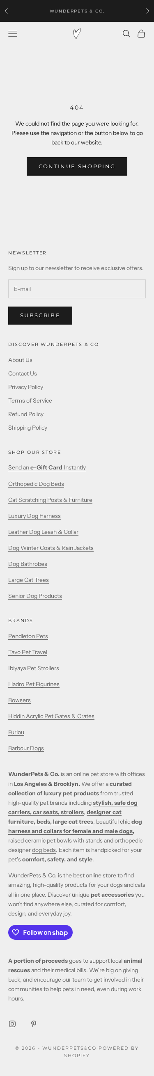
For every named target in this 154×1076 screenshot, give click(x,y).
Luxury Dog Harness (34, 516)
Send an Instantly (47, 467)
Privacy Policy (25, 387)
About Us (20, 360)
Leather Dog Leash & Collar (43, 532)
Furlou (16, 732)
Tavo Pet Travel (27, 652)
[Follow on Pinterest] (34, 1024)
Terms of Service (30, 400)
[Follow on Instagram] (12, 1024)
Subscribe (40, 315)
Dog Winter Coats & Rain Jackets (51, 548)
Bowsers (19, 700)
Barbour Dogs (26, 748)
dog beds (44, 850)
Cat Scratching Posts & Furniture (50, 500)
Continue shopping (77, 166)
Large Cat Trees (28, 580)
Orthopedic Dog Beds (36, 484)
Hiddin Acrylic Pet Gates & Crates (51, 716)
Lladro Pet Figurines (34, 684)
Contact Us (22, 373)
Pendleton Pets (28, 636)
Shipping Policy (27, 427)
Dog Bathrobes (27, 564)
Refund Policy (26, 414)
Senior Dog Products (35, 596)
